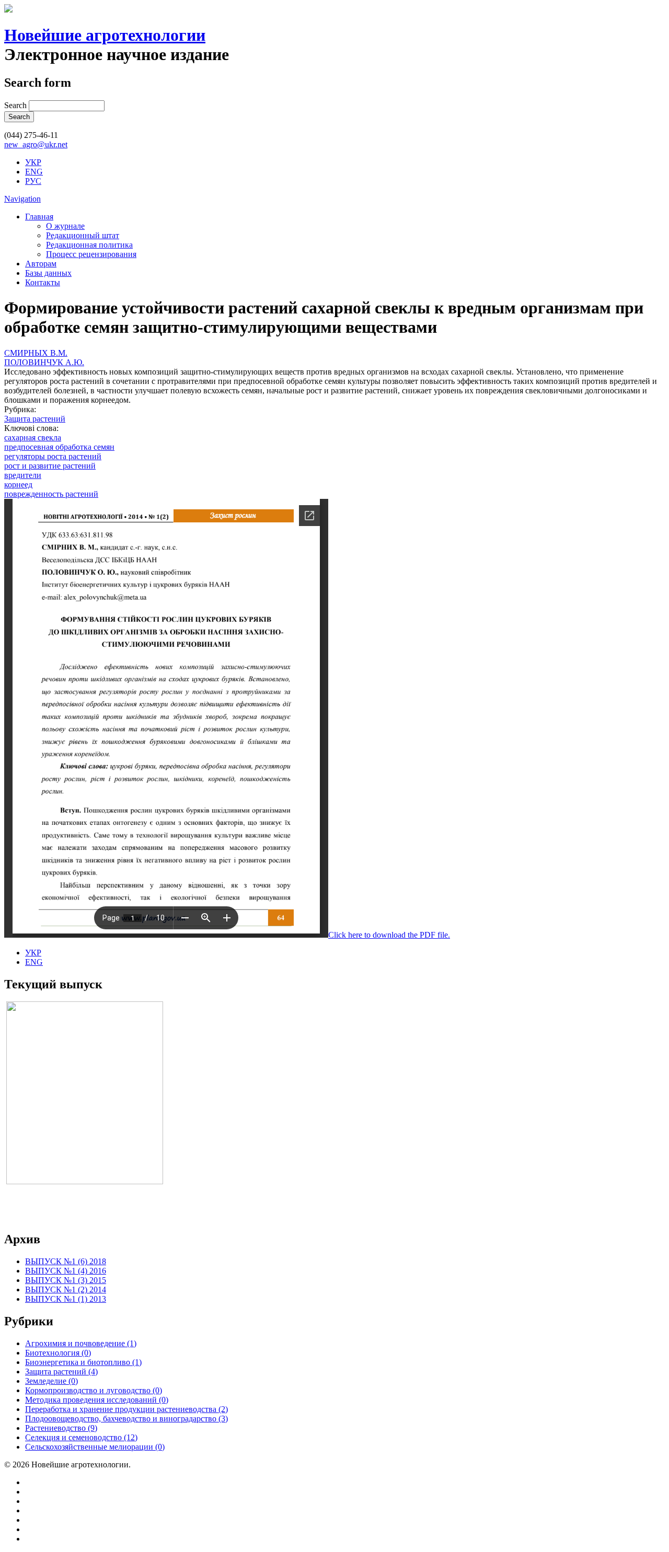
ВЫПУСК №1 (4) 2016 (65, 1270)
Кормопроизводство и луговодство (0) (93, 1390)
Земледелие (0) (51, 1380)
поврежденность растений (51, 493)
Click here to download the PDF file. (389, 934)
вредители (22, 475)
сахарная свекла (32, 437)
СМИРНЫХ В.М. (35, 352)
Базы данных (48, 273)
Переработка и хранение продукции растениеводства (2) (126, 1409)
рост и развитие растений (50, 465)
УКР (33, 162)
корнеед (18, 484)
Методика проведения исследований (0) (96, 1399)
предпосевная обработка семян (59, 446)
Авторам (40, 263)
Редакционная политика (89, 244)
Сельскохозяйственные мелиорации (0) (95, 1446)
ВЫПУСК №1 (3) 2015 (65, 1280)
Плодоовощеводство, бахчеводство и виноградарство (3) (126, 1418)
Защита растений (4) (61, 1371)
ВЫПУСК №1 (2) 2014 (65, 1289)
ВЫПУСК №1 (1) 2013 (65, 1298)
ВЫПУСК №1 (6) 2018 (65, 1261)
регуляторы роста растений (52, 456)
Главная (39, 216)
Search (16, 105)
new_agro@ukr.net (35, 144)
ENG (34, 171)
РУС (33, 181)
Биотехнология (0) (58, 1352)
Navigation (22, 198)
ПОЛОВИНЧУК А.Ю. (44, 362)
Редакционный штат (82, 235)
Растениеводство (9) (61, 1427)
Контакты (42, 282)
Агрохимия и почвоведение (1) (80, 1343)
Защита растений (34, 418)
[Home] (8, 9)
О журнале (65, 225)
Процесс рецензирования (91, 254)
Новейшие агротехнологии (104, 35)
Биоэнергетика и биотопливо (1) (83, 1362)
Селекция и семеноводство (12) (81, 1437)
